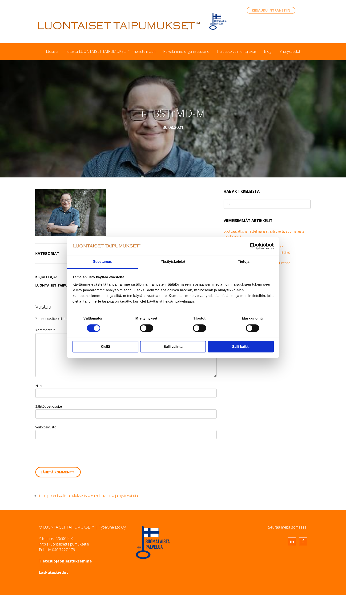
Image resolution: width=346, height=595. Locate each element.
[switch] (146, 328)
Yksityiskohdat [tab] (173, 262)
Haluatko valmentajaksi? (236, 51)
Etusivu (52, 51)
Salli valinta (173, 347)
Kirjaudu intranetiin (271, 10)
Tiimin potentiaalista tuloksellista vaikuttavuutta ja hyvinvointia (87, 495)
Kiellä (105, 347)
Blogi (268, 51)
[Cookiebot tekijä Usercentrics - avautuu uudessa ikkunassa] (253, 246)
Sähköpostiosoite (48, 406)
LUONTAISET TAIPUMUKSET (118, 25)
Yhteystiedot (290, 51)
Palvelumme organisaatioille (186, 51)
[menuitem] (51, 51)
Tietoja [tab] (243, 262)
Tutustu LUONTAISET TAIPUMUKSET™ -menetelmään (110, 51)
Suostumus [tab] (102, 262)
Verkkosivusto (45, 427)
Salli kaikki (240, 347)
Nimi (38, 385)
